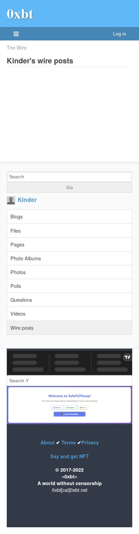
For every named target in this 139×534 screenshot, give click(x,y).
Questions (21, 299)
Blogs (16, 216)
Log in (119, 33)
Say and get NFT (69, 456)
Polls (15, 285)
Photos (18, 271)
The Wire (17, 47)
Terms (68, 442)
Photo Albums (25, 258)
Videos (17, 313)
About (48, 442)
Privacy (90, 442)
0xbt (20, 13)
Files (15, 230)
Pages (17, 244)
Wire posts (21, 327)
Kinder (27, 200)
